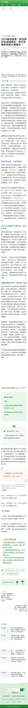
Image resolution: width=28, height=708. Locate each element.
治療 (10, 151)
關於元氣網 (5, 699)
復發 (22, 108)
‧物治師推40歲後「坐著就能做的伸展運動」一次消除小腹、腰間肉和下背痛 (14, 544)
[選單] (26, 2)
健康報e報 (15, 692)
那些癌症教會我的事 (19, 529)
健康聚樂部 (11, 699)
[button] (26, 5)
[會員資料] (24, 2)
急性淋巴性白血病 (7, 93)
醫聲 (9, 36)
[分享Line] (10, 8)
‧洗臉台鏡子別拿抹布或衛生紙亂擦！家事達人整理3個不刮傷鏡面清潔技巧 (14, 560)
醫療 (19, 5)
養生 (7, 5)
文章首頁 (13, 701)
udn (2, 36)
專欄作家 (19, 701)
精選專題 (18, 699)
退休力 (8, 701)
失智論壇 (13, 5)
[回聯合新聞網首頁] (2, 2)
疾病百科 (24, 699)
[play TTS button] (7, 81)
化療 (4, 98)
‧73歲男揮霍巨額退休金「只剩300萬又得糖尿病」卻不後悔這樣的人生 (14, 552)
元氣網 (5, 36)
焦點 (2, 5)
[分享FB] (3, 8)
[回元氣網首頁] (6, 2)
